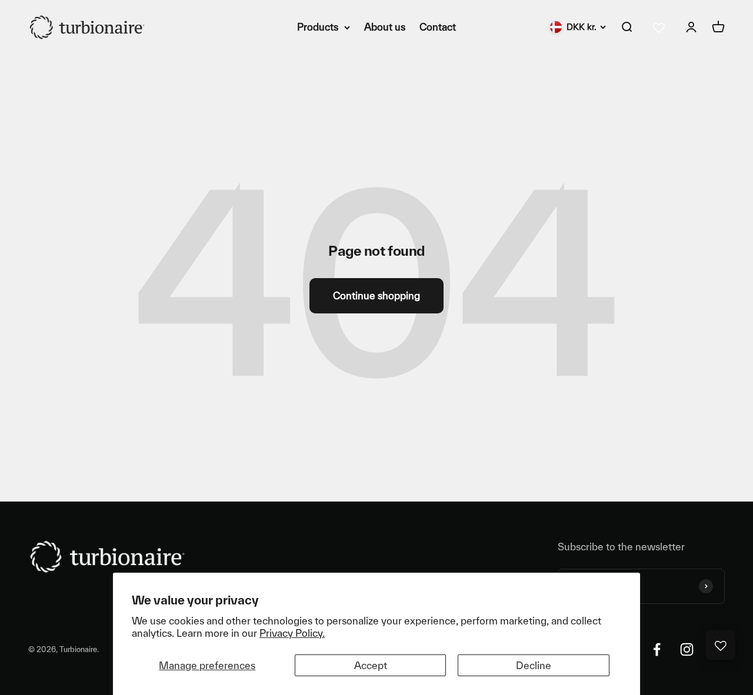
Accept (370, 665)
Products (317, 26)
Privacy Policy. (292, 633)
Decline (533, 665)
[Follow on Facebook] (657, 649)
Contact (437, 26)
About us (384, 26)
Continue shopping (376, 295)
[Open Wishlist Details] (720, 645)
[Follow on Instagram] (687, 649)
